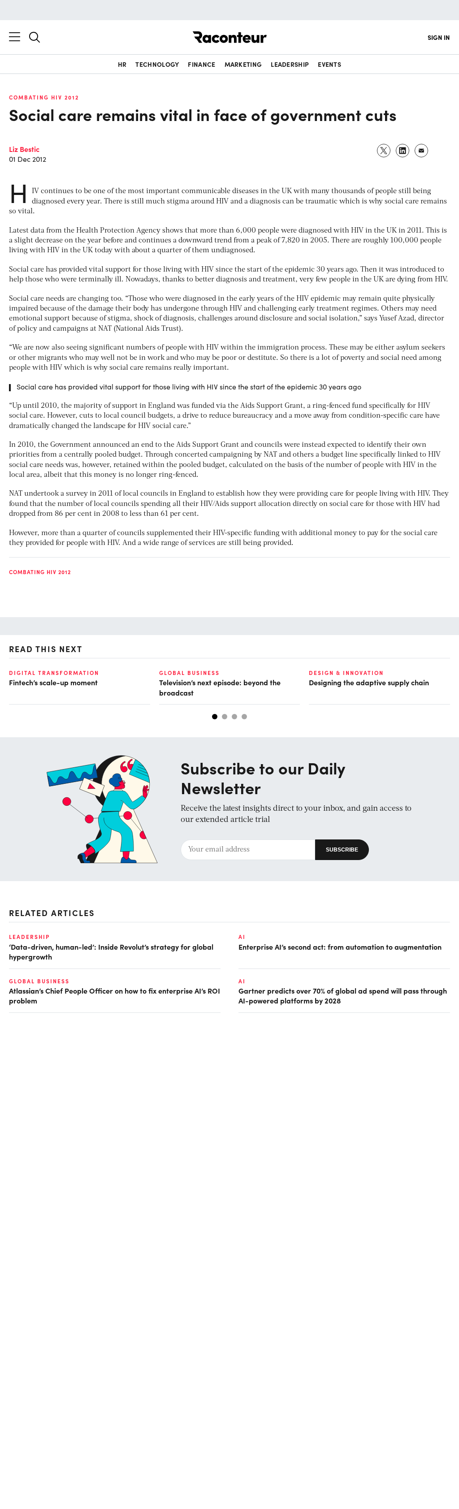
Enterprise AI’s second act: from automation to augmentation (340, 946)
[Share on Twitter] (384, 150)
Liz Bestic (24, 149)
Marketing (243, 64)
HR (122, 64)
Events (329, 64)
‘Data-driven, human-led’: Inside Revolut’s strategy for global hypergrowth (111, 951)
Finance (201, 64)
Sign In (439, 37)
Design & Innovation (346, 672)
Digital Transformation (54, 672)
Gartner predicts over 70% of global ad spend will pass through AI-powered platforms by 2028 (342, 995)
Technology (157, 64)
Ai (242, 936)
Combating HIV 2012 (44, 97)
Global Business (189, 672)
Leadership (290, 64)
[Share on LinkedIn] (403, 150)
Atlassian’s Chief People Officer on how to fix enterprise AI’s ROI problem (114, 995)
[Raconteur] (230, 37)
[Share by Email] (422, 150)
